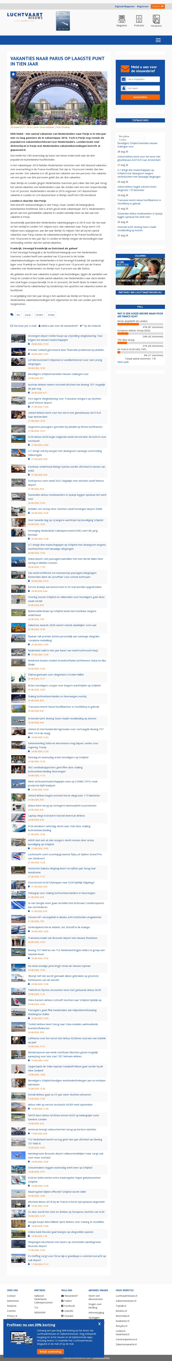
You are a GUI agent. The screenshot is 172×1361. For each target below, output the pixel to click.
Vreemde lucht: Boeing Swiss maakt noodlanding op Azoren (62, 718)
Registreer (143, 6)
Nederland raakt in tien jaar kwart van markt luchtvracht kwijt (63, 650)
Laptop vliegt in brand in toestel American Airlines (56, 815)
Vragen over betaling (95, 1306)
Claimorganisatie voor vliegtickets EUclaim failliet (56, 674)
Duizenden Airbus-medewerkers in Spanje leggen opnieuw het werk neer (140, 215)
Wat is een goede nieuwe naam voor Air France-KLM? (140, 315)
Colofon (11, 1310)
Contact (11, 1295)
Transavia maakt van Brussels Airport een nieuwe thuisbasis (62, 937)
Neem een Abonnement (96, 1297)
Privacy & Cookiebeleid (14, 1317)
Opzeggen (94, 1317)
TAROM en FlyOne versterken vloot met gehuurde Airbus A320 (64, 990)
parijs (28, 314)
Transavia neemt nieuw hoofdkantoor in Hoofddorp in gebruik (63, 706)
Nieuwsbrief (70, 1295)
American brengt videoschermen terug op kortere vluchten (62, 1129)
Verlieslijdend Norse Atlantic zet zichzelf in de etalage (59, 927)
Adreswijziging (96, 1312)
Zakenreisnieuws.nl (126, 1300)
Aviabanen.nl (122, 1320)
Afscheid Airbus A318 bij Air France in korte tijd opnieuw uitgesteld (66, 1201)
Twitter (68, 1300)
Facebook (69, 1305)
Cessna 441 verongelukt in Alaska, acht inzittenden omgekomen (64, 917)
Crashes (122, 140)
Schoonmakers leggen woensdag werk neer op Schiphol (60, 1167)
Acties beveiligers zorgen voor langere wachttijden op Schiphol (64, 685)
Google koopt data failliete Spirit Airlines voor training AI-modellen (66, 1221)
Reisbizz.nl (121, 1310)
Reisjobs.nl (121, 1325)
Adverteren (13, 1300)
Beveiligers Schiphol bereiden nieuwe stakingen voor (58, 374)
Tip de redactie (92, 325)
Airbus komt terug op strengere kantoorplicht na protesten (62, 805)
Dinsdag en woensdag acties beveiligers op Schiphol (58, 757)
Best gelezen (124, 136)
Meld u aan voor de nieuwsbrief (59, 325)
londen (39, 314)
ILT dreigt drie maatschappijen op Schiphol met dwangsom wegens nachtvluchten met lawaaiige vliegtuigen (139, 173)
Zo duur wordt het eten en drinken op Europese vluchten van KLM (66, 1211)
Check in (156, 6)
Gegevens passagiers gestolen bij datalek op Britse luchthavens (65, 426)
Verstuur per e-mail (25, 325)
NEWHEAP (40, 1312)
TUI (36, 1307)
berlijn (51, 314)
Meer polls (123, 362)
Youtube (68, 1315)
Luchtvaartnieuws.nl (126, 1295)
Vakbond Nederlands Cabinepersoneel (43, 1299)
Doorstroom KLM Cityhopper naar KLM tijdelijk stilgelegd (61, 882)
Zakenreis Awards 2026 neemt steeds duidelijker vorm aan (62, 625)
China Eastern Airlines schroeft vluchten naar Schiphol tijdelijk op (64, 1000)
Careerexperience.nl (126, 1339)
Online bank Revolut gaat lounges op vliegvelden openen (60, 1232)
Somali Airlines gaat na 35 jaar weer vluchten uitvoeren (59, 1094)
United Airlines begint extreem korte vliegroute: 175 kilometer (64, 795)
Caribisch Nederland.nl (122, 1332)
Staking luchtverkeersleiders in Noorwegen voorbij (57, 696)
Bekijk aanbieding (50, 1351)
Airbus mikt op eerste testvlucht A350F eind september (60, 1104)
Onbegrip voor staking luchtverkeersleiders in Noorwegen (61, 893)
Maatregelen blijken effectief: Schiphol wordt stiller (57, 1191)
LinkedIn (68, 1310)
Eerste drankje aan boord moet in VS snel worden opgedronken (65, 587)
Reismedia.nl (122, 1315)
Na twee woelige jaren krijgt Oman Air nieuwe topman (59, 965)
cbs (18, 314)
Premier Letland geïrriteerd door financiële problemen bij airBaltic (66, 349)
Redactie (11, 1305)
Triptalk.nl (121, 1305)
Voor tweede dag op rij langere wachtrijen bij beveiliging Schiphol (65, 520)
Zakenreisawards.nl (126, 1344)
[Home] (25, 17)
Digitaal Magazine (125, 6)
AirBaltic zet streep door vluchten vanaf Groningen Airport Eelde (65, 508)
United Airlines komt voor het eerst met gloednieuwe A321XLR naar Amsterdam (139, 158)
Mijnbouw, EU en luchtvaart (136, 280)
